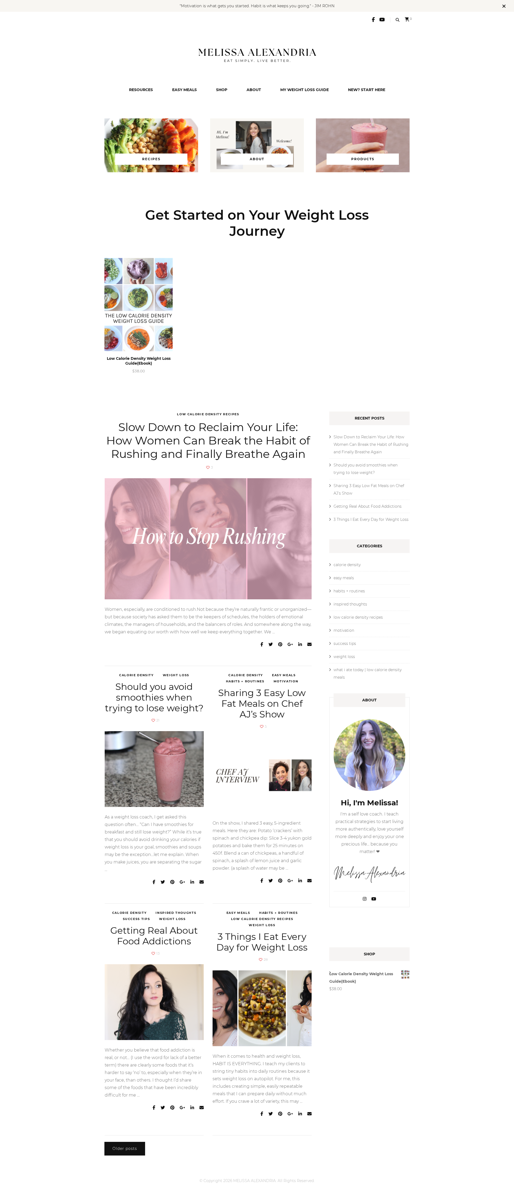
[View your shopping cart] (407, 19)
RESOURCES (141, 89)
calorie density (136, 675)
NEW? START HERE (366, 89)
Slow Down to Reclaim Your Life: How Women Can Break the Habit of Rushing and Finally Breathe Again (208, 440)
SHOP (221, 89)
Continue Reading (124, 644)
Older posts (124, 1148)
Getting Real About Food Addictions (154, 936)
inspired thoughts (176, 913)
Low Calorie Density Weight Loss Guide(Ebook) (139, 361)
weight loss (176, 675)
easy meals (284, 675)
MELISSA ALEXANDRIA (254, 1180)
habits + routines (245, 681)
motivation (286, 681)
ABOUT (254, 89)
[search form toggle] (397, 20)
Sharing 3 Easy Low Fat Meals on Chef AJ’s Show (262, 703)
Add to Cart (139, 305)
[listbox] (257, 317)
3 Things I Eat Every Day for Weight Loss (262, 942)
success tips (136, 919)
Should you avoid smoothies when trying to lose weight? (154, 697)
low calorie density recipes (208, 414)
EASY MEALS (184, 89)
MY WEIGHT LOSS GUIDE (304, 89)
